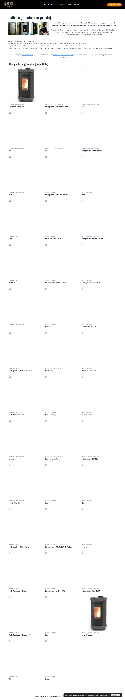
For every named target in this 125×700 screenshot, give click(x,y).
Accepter (115, 695)
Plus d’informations (104, 695)
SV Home (50, 4)
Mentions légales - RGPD (58, 696)
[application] (54, 4)
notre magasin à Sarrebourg (63, 55)
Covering (69, 4)
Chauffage (60, 4)
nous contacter (27, 55)
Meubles (76, 4)
